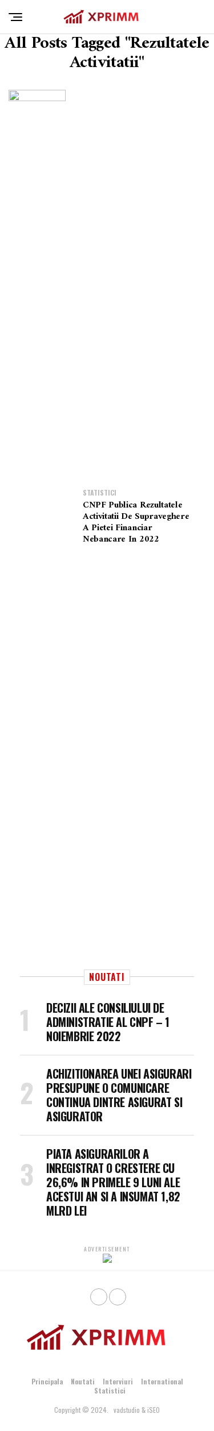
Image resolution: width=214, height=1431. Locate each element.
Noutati (83, 1381)
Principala (47, 1381)
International (162, 1381)
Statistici (110, 1390)
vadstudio (127, 1410)
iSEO (153, 1410)
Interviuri (118, 1381)
